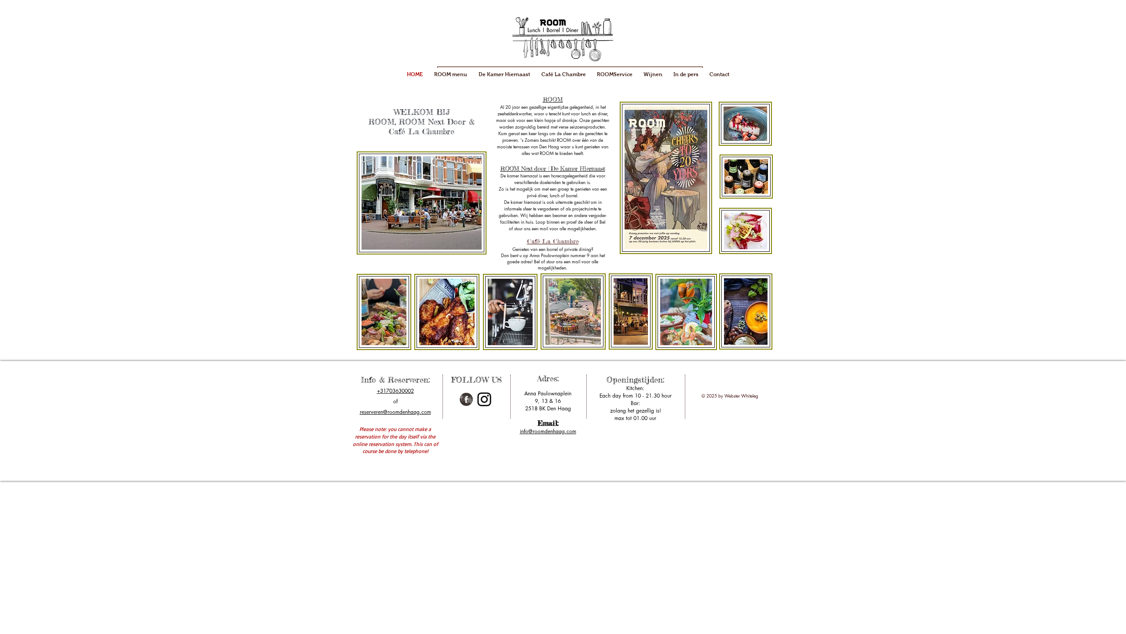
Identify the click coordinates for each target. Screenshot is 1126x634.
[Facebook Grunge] (466, 399)
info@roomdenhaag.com (548, 431)
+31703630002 (395, 390)
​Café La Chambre (553, 241)
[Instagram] (484, 399)
